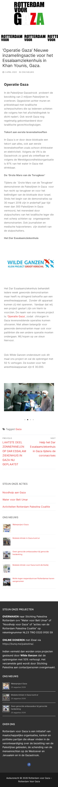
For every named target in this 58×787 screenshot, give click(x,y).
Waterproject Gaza (21, 524)
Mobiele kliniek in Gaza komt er (26, 538)
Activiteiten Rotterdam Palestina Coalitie (26, 506)
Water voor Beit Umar (15, 499)
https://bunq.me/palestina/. (18, 643)
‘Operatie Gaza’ (16, 316)
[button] (7, 400)
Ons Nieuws (27, 72)
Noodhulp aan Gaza (14, 492)
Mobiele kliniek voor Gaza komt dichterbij (30, 565)
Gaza (18, 429)
